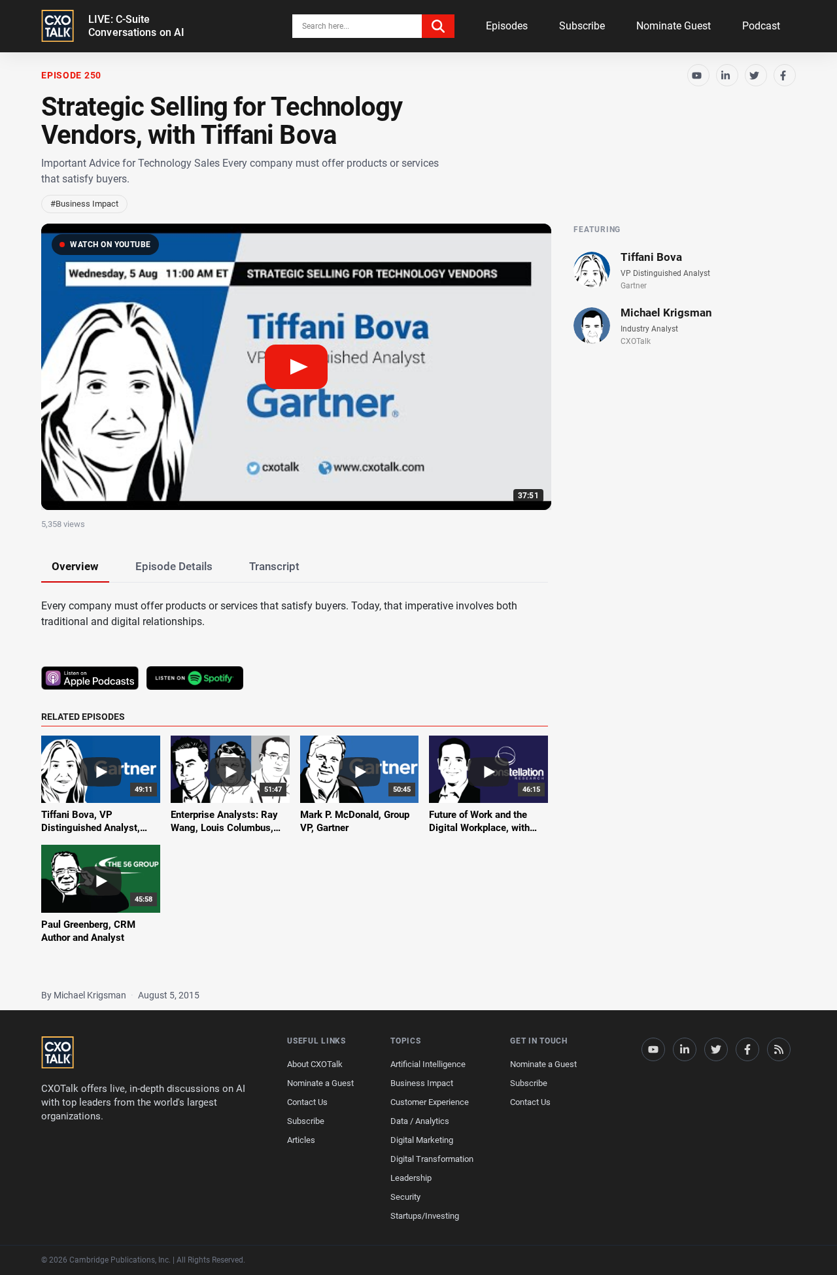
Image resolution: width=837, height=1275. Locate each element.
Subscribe (582, 26)
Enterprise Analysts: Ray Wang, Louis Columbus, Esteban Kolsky (224, 828)
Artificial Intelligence (428, 1064)
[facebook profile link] (747, 1049)
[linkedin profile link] (684, 1049)
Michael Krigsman (666, 312)
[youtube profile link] (653, 1049)
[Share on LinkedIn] (727, 75)
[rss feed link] (779, 1049)
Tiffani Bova (651, 257)
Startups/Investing (424, 1216)
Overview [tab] (75, 566)
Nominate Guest (673, 26)
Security (405, 1197)
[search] (438, 26)
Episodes (507, 26)
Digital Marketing (421, 1140)
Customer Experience (429, 1102)
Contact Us (307, 1102)
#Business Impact (84, 204)
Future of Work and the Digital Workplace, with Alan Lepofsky (479, 828)
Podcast (761, 26)
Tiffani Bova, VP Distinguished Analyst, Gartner (90, 828)
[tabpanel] (418, 779)
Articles (301, 1140)
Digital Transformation (431, 1159)
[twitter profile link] (716, 1049)
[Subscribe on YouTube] (698, 75)
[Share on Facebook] (785, 75)
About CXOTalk (315, 1064)
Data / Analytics (419, 1121)
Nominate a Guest (320, 1083)
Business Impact (421, 1083)
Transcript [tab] (274, 566)
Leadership (411, 1178)
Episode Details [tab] (174, 566)
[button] (296, 367)
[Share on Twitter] (756, 75)
